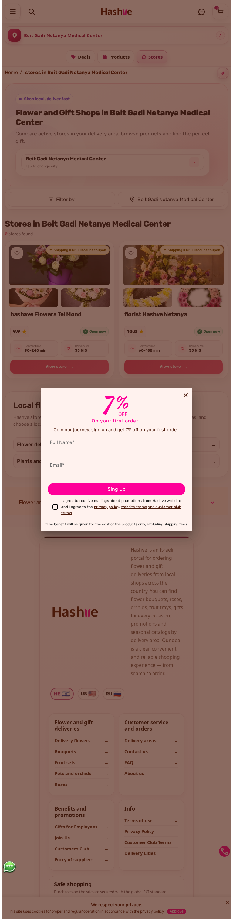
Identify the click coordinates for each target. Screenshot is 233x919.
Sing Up (117, 489)
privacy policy (106, 507)
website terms (134, 507)
